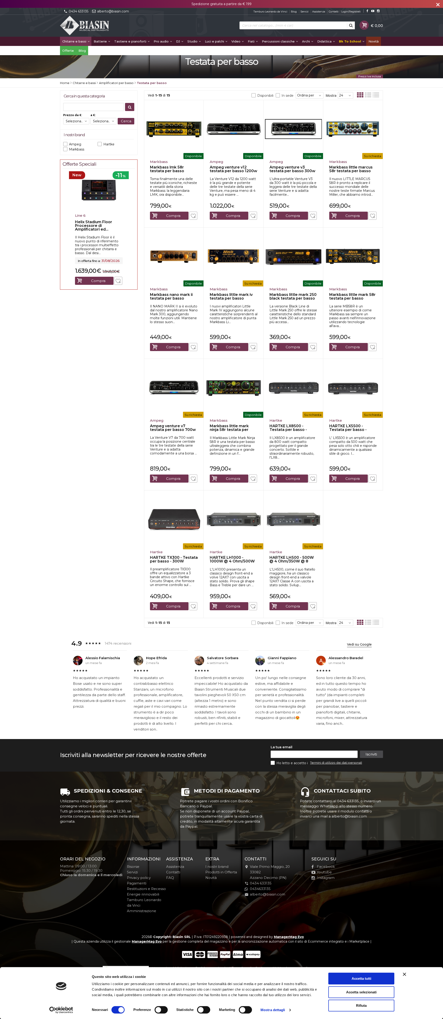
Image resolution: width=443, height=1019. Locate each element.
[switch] (161, 1009)
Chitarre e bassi (74, 41)
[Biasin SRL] (85, 26)
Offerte (68, 50)
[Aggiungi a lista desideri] (193, 216)
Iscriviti (371, 754)
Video (236, 41)
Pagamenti (136, 883)
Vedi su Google (359, 644)
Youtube (324, 872)
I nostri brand (216, 866)
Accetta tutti (361, 978)
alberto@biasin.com (113, 11)
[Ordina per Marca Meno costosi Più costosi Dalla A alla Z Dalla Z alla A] (309, 95)
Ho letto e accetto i (292, 763)
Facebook (326, 866)
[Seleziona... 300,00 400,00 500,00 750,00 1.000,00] (76, 121)
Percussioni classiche (279, 41)
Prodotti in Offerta (221, 872)
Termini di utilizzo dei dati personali (336, 762)
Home (64, 83)
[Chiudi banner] (404, 974)
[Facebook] (367, 11)
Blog (294, 11)
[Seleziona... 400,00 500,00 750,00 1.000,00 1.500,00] (103, 121)
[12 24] (345, 95)
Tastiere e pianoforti (130, 41)
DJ (178, 41)
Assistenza (318, 11)
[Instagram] (378, 11)
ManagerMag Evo (289, 937)
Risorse (133, 866)
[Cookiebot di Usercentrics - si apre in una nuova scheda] (61, 1010)
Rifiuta (361, 1005)
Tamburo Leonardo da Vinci (270, 11)
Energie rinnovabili (143, 894)
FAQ (170, 877)
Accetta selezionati (361, 992)
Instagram (326, 877)
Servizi (304, 11)
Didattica (324, 41)
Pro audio (162, 41)
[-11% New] (99, 210)
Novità (373, 41)
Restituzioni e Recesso (146, 889)
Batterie (101, 41)
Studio (192, 41)
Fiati (251, 41)
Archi (306, 41)
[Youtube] (372, 11)
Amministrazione (141, 911)
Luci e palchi (215, 41)
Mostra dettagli (272, 1010)
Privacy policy (139, 877)
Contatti (333, 11)
